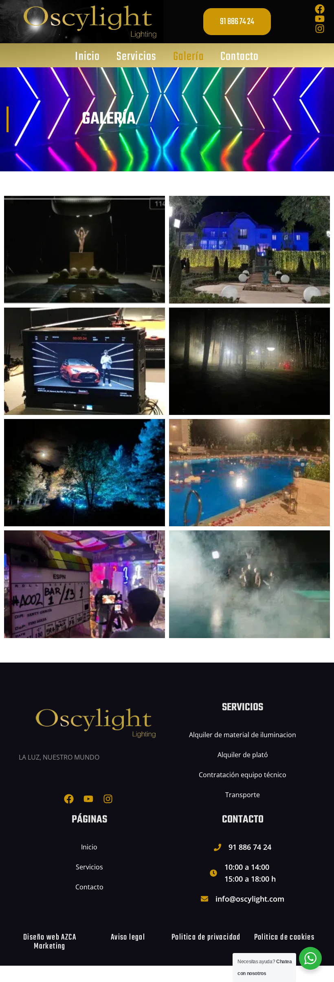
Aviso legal (128, 937)
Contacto (239, 56)
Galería (188, 56)
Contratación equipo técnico (242, 774)
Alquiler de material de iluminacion (242, 734)
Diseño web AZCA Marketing (49, 942)
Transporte (242, 794)
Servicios (136, 56)
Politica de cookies (284, 937)
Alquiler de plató (243, 754)
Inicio (87, 56)
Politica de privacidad (206, 937)
